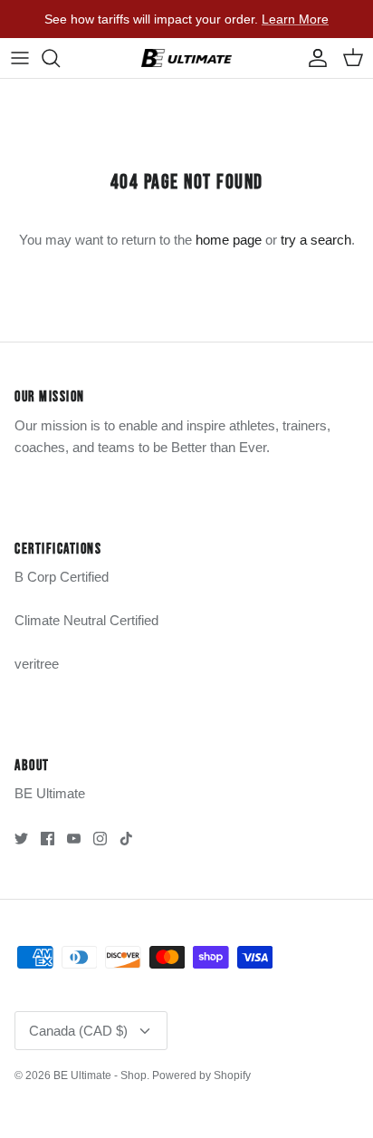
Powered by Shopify (201, 1075)
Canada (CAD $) (78, 1030)
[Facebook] (47, 838)
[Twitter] (21, 838)
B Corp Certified (61, 576)
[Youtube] (74, 838)
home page (229, 239)
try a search (316, 239)
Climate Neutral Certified (86, 620)
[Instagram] (100, 838)
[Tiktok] (126, 838)
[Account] (313, 58)
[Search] (60, 58)
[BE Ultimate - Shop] (186, 58)
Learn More (295, 19)
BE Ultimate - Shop (100, 1075)
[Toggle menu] (20, 58)
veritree (36, 663)
